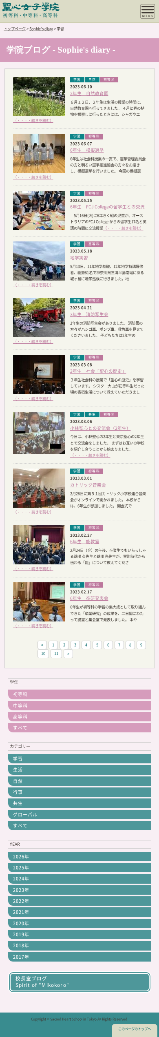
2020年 (21, 923)
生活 (18, 769)
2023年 (21, 890)
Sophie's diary (41, 29)
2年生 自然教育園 (89, 93)
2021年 (21, 912)
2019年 (21, 934)
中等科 (20, 705)
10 (43, 653)
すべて (20, 727)
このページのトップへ (134, 1028)
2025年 (21, 867)
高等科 (20, 716)
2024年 (21, 878)
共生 (18, 803)
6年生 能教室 (84, 542)
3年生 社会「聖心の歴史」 (98, 371)
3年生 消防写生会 (89, 314)
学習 (18, 758)
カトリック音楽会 (88, 485)
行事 (18, 792)
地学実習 (79, 258)
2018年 (21, 945)
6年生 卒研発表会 (89, 598)
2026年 (21, 856)
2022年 (21, 901)
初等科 (20, 694)
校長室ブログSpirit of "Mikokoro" (42, 981)
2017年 (21, 957)
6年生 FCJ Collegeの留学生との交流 (107, 207)
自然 (18, 781)
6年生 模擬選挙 (87, 150)
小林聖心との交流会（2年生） (100, 428)
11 (56, 653)
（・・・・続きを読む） (33, 120)
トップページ (15, 29)
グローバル (25, 814)
